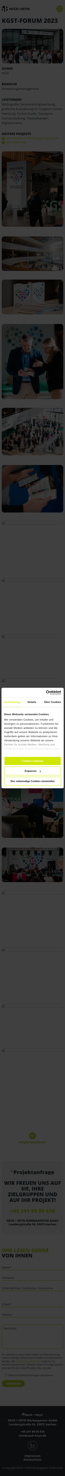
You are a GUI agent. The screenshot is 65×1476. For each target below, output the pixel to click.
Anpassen (30, 770)
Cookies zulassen (32, 760)
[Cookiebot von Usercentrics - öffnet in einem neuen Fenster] (46, 692)
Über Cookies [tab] (52, 702)
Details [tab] (32, 702)
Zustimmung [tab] (12, 702)
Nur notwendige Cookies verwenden (33, 781)
